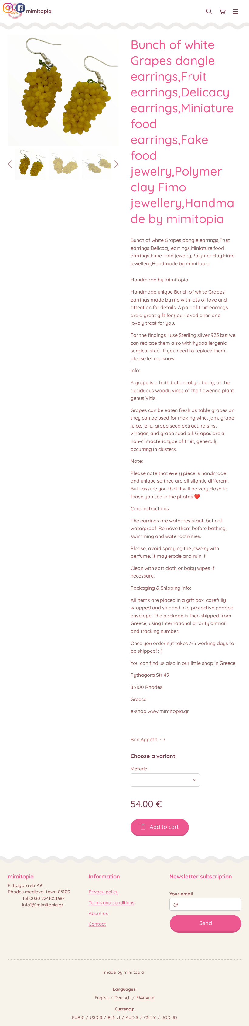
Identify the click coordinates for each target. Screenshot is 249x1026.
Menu (235, 11)
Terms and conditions (111, 903)
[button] (209, 11)
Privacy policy (103, 892)
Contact (97, 924)
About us (98, 913)
